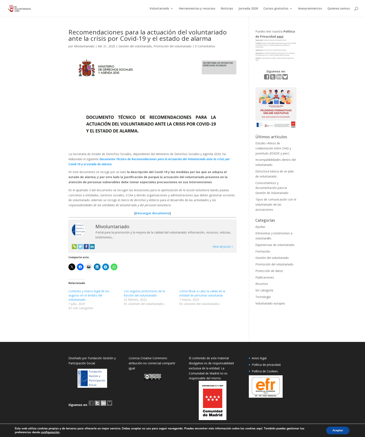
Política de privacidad (266, 365)
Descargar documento (152, 213)
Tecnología (263, 297)
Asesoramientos (310, 8)
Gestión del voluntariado (135, 46)
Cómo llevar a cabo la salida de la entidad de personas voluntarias (202, 293)
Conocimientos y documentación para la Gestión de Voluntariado (271, 188)
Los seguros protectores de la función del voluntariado (144, 293)
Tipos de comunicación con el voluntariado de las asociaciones (275, 204)
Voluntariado (159, 8)
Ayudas (260, 227)
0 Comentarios (205, 46)
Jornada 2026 (248, 8)
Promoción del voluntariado (173, 46)
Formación (262, 251)
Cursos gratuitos (275, 8)
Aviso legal (259, 358)
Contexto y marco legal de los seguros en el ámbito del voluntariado (88, 295)
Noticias (227, 8)
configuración (50, 432)
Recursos (261, 284)
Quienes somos (338, 8)
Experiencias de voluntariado (274, 245)
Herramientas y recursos (197, 8)
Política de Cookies (265, 371)
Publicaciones (264, 277)
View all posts (222, 246)
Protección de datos (269, 271)
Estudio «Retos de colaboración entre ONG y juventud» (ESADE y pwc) (273, 148)
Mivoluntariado (84, 46)
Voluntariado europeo (270, 303)
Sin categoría (264, 290)
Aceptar (337, 430)
